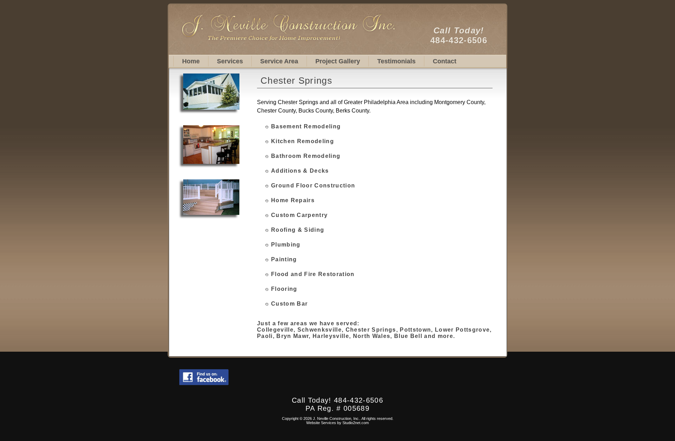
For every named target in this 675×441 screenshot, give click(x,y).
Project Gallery (337, 61)
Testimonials (396, 61)
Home (191, 61)
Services (230, 61)
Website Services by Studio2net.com (337, 423)
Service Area (279, 61)
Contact (444, 61)
